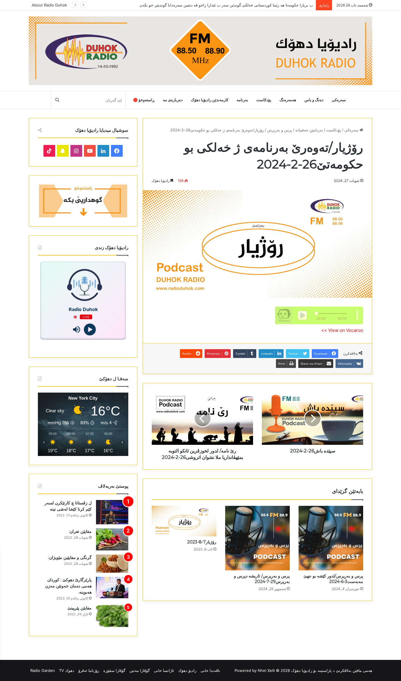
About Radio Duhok (49, 5)
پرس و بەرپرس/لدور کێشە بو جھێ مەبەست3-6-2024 (333, 578)
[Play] (89, 329)
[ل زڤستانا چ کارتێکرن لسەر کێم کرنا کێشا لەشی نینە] (112, 512)
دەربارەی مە (173, 100)
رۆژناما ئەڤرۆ (88, 670)
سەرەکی (339, 100)
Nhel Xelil (266, 670)
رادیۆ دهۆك (187, 670)
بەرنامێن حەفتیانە (309, 130)
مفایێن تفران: (80, 531)
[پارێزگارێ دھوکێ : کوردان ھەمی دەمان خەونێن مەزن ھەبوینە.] (112, 588)
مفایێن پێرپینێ (80, 608)
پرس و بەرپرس (279, 130)
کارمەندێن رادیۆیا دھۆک (209, 100)
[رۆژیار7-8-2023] (184, 521)
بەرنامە (242, 100)
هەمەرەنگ (287, 100)
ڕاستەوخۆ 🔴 (144, 100)
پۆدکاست (263, 100)
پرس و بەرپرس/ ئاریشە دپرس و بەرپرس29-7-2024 (262, 578)
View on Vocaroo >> (342, 330)
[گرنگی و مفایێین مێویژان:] (112, 564)
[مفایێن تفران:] (112, 539)
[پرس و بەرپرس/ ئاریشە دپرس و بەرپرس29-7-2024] (257, 538)
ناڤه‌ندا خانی (210, 670)
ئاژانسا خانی (164, 670)
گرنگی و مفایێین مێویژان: (70, 557)
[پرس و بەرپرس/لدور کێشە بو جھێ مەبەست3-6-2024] (331, 538)
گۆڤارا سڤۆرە (114, 670)
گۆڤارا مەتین (139, 670)
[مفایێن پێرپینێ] (112, 616)
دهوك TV (66, 670)
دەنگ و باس (314, 100)
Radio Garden (42, 670)
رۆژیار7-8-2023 (201, 542)
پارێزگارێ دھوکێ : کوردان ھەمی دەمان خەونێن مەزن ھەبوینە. (68, 586)
